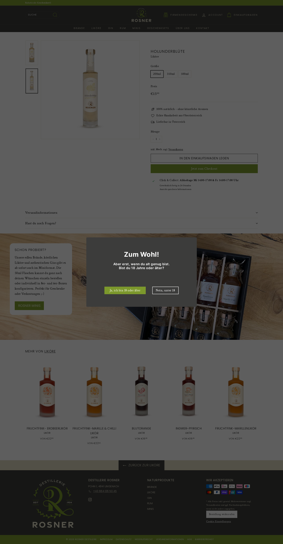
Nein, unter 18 (165, 290)
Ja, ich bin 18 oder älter (125, 290)
